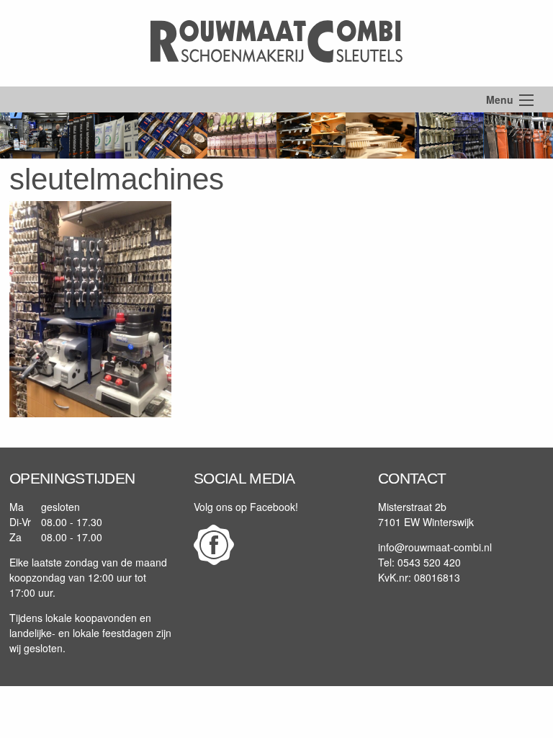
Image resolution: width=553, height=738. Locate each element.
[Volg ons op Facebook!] (214, 561)
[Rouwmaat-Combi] (276, 78)
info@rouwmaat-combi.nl (435, 547)
